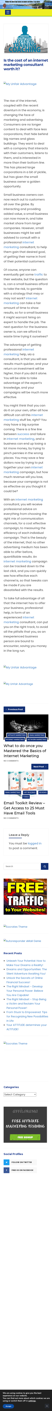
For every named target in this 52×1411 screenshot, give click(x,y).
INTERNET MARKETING (15, 739)
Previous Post (15, 709)
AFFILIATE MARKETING (17, 735)
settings (32, 1401)
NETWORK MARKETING (37, 739)
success (23, 434)
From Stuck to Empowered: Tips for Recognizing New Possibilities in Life (27, 1016)
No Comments (11, 761)
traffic (38, 274)
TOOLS (26, 797)
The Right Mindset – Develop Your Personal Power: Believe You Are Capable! (24, 991)
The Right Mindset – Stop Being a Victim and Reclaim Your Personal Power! (26, 1003)
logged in (34, 843)
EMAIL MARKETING (36, 735)
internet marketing (20, 439)
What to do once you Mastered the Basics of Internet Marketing (25, 751)
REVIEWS (43, 792)
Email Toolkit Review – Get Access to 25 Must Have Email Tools (24, 808)
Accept (8, 1406)
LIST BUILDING (29, 792)
